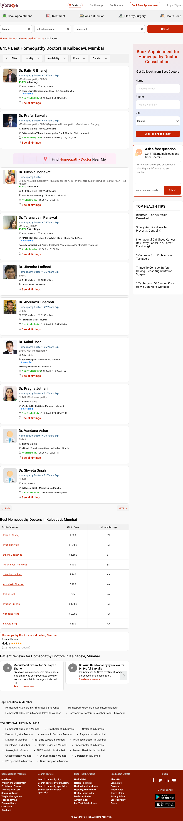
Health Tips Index (83, 782)
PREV (7, 508)
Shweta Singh (10, 623)
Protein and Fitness (11, 786)
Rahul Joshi (9, 594)
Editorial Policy (118, 799)
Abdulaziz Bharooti (13, 584)
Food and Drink (9, 799)
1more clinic (27, 240)
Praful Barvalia (11, 544)
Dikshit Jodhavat (12, 554)
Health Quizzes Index (85, 789)
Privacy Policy (118, 796)
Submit (172, 190)
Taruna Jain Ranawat (15, 564)
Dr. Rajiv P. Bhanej (33, 70)
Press (114, 803)
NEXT (121, 508)
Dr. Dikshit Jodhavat (35, 172)
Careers (115, 786)
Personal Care (8, 803)
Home (3, 38)
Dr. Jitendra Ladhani (35, 267)
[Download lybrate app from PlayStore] (165, 799)
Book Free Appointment (145, 5)
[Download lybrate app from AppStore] (165, 807)
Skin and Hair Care (10, 789)
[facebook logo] (153, 781)
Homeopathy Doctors (32, 38)
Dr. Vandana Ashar (33, 430)
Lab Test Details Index (85, 803)
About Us (115, 779)
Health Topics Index (84, 793)
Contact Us (116, 782)
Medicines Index (82, 796)
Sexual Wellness (9, 793)
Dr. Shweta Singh (32, 470)
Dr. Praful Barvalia (33, 115)
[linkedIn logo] (167, 781)
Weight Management (11, 796)
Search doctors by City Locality (53, 782)
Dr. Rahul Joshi (30, 342)
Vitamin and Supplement (13, 782)
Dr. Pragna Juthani (33, 388)
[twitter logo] (160, 781)
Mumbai (13, 38)
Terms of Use (117, 793)
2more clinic (27, 93)
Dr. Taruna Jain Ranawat (38, 217)
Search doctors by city (49, 779)
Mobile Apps (117, 789)
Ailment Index (81, 799)
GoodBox (6, 810)
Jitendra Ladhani (12, 574)
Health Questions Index (86, 786)
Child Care (6, 806)
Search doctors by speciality (52, 786)
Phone (140, 96)
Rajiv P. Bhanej (11, 535)
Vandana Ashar (11, 613)
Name (139, 80)
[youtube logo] (174, 781)
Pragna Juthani (11, 603)
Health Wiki (80, 779)
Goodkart (6, 779)
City (138, 112)
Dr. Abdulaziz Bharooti (36, 302)
